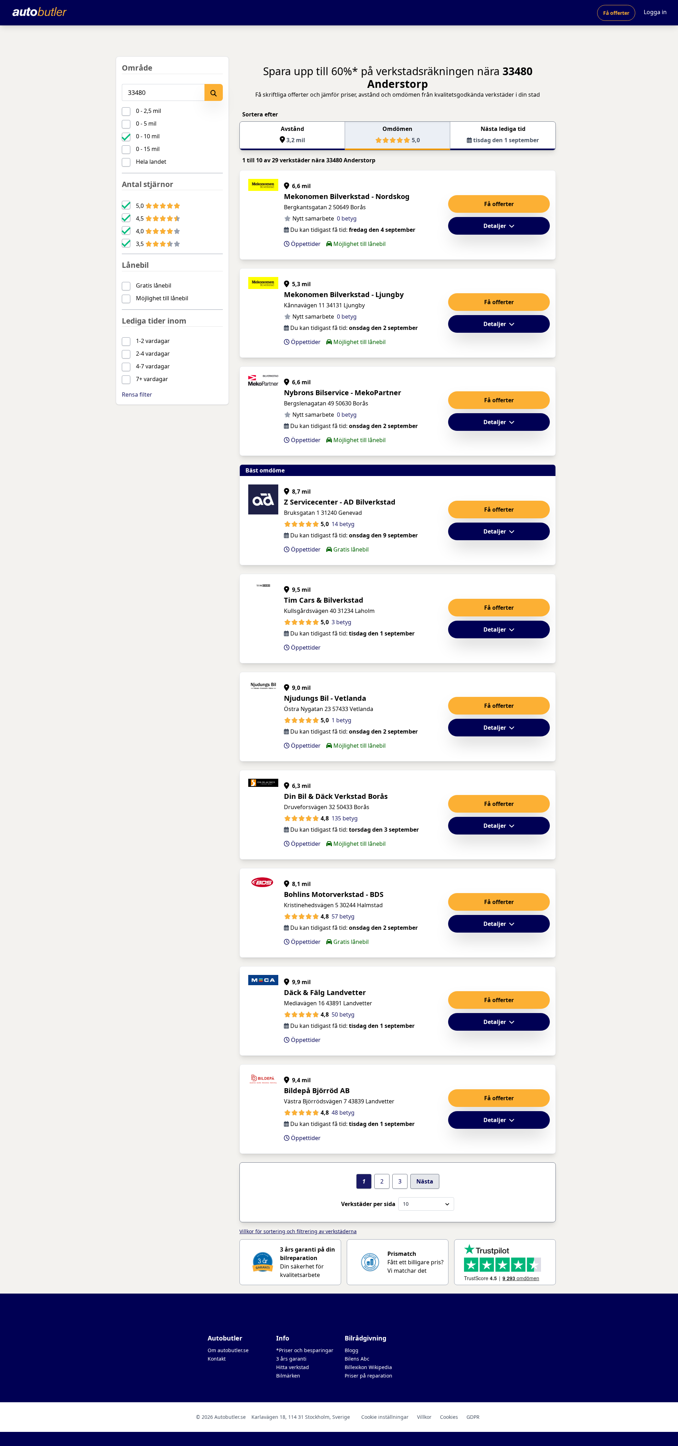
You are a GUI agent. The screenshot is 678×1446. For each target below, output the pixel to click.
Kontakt (217, 1358)
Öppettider (305, 244)
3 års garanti (291, 1358)
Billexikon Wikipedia (368, 1367)
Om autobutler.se (228, 1350)
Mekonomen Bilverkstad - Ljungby (344, 294)
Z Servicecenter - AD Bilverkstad (340, 502)
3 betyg (341, 622)
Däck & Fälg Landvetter (325, 992)
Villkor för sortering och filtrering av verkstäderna (298, 1231)
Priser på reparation (368, 1375)
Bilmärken (288, 1375)
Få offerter (616, 13)
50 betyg (343, 1014)
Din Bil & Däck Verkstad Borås (336, 796)
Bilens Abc (357, 1358)
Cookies (449, 1417)
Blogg (351, 1350)
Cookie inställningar (385, 1417)
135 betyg (345, 818)
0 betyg (347, 218)
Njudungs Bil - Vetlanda (325, 698)
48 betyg (343, 1112)
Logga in (655, 12)
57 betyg (343, 916)
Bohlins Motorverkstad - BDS (333, 894)
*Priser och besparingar (304, 1350)
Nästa (424, 1181)
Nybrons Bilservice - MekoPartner (342, 392)
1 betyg (341, 720)
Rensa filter (137, 394)
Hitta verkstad (292, 1367)
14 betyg (343, 524)
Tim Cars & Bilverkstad (323, 600)
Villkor (424, 1417)
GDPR (473, 1417)
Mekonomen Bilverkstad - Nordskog (347, 196)
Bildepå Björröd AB (317, 1090)
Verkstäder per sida (368, 1204)
